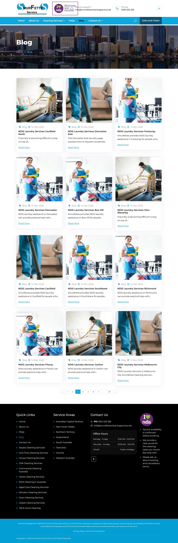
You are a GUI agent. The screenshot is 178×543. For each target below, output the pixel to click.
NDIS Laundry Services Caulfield (36, 288)
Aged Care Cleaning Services (34, 487)
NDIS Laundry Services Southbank (88, 288)
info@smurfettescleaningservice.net (93, 9)
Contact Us (95, 20)
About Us (34, 20)
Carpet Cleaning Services (32, 503)
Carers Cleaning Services (31, 477)
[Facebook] (159, 8)
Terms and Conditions (95, 531)
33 (109, 392)
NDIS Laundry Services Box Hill (86, 210)
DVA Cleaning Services (30, 463)
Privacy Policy (79, 531)
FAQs (72, 20)
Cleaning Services (53, 20)
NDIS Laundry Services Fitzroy (35, 364)
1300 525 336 (127, 9)
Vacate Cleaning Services (32, 447)
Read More (24, 147)
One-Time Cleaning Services (33, 453)
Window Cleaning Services (33, 492)
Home (21, 20)
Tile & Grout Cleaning (30, 508)
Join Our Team (150, 20)
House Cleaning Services (32, 458)
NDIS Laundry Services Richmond (136, 288)
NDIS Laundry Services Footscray (136, 131)
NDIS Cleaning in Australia (32, 482)
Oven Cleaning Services (31, 497)
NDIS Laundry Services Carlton (85, 364)
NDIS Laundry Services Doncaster (37, 210)
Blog (81, 20)
